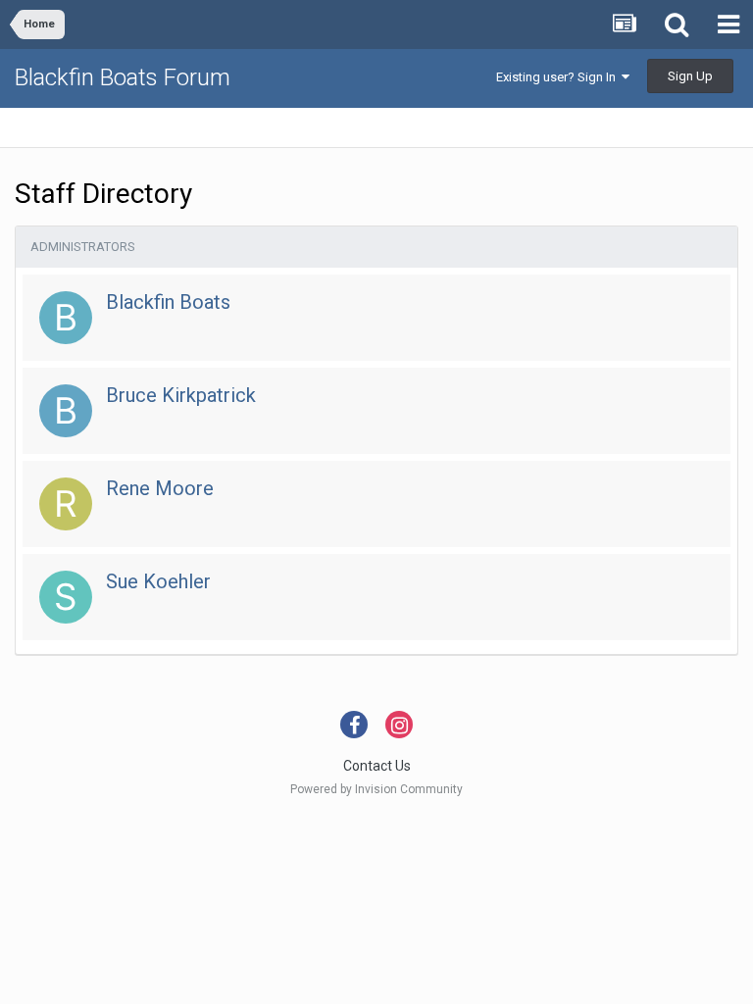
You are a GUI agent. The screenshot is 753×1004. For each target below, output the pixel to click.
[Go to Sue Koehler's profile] (65, 597)
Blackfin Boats (168, 302)
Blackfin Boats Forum (122, 77)
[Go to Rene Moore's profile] (65, 503)
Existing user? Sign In (559, 77)
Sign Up (690, 76)
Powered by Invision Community (376, 789)
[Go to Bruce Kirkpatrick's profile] (65, 410)
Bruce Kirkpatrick (181, 395)
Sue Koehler (158, 581)
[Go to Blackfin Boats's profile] (65, 317)
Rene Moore (160, 488)
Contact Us (377, 766)
